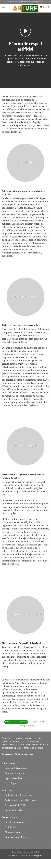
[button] (3, 8)
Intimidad (34, 852)
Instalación (10, 827)
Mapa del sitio (23, 852)
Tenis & (9, 805)
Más (20, 810)
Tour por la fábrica (14, 773)
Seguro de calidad (39, 722)
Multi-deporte (32, 800)
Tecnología (10, 783)
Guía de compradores (14, 822)
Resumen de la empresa (15, 768)
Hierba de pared (26, 795)
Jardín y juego (11, 795)
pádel (16, 805)
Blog (14, 852)
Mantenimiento (13, 832)
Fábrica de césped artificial (16, 722)
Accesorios (11, 810)
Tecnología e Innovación (26, 726)
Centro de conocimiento (17, 837)
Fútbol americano (14, 800)
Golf (23, 805)
